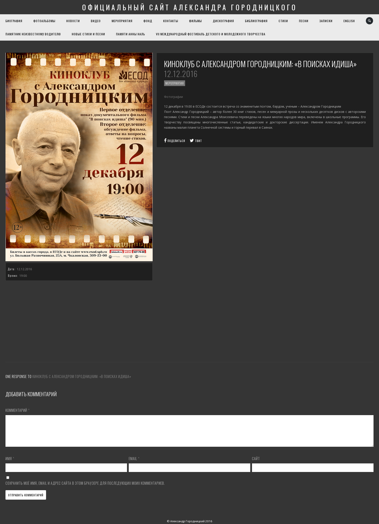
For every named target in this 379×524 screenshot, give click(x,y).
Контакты (170, 20)
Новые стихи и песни (88, 34)
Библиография (256, 20)
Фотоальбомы (44, 20)
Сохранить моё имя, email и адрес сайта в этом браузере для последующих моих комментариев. (85, 483)
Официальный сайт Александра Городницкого (189, 7)
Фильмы (195, 20)
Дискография (223, 20)
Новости (73, 20)
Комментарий (17, 410)
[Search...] (370, 20)
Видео (96, 20)
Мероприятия (122, 20)
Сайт (256, 458)
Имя (9, 458)
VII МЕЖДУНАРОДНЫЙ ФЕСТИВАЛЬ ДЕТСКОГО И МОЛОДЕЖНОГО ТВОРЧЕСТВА (210, 34)
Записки (326, 20)
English (349, 20)
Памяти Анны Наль (130, 34)
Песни (303, 20)
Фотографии (174, 97)
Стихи (283, 20)
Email (134, 458)
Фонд (147, 20)
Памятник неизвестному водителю (33, 34)
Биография (13, 20)
